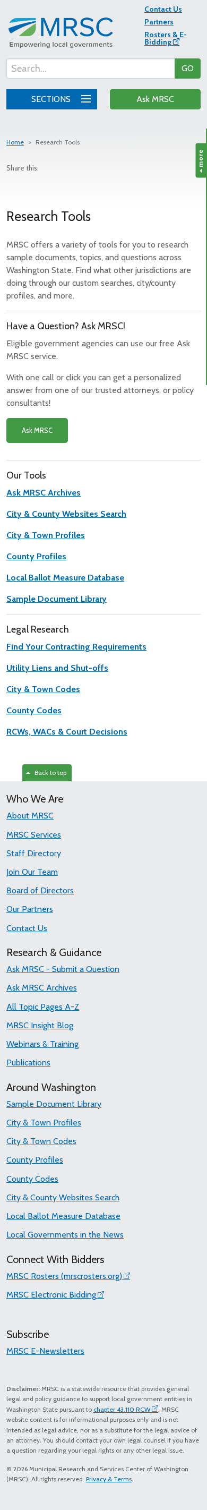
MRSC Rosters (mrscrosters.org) (64, 1276)
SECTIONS (52, 99)
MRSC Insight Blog (39, 1025)
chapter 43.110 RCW (121, 1409)
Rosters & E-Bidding (165, 38)
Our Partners (29, 909)
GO (188, 68)
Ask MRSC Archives (41, 988)
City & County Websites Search (62, 1197)
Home (15, 142)
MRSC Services (33, 835)
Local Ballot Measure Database (63, 1216)
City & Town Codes (41, 1141)
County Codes (32, 1179)
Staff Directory (33, 853)
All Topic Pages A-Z (42, 1007)
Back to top (48, 773)
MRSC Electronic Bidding (51, 1295)
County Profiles (34, 1160)
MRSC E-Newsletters (45, 1351)
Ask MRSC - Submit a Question (62, 969)
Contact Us (163, 9)
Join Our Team (32, 872)
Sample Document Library (53, 1104)
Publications (28, 1062)
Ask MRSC (155, 99)
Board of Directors (40, 890)
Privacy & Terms (109, 1479)
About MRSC (30, 816)
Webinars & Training (42, 1044)
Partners (159, 22)
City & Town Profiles (43, 1122)
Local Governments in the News (65, 1235)
